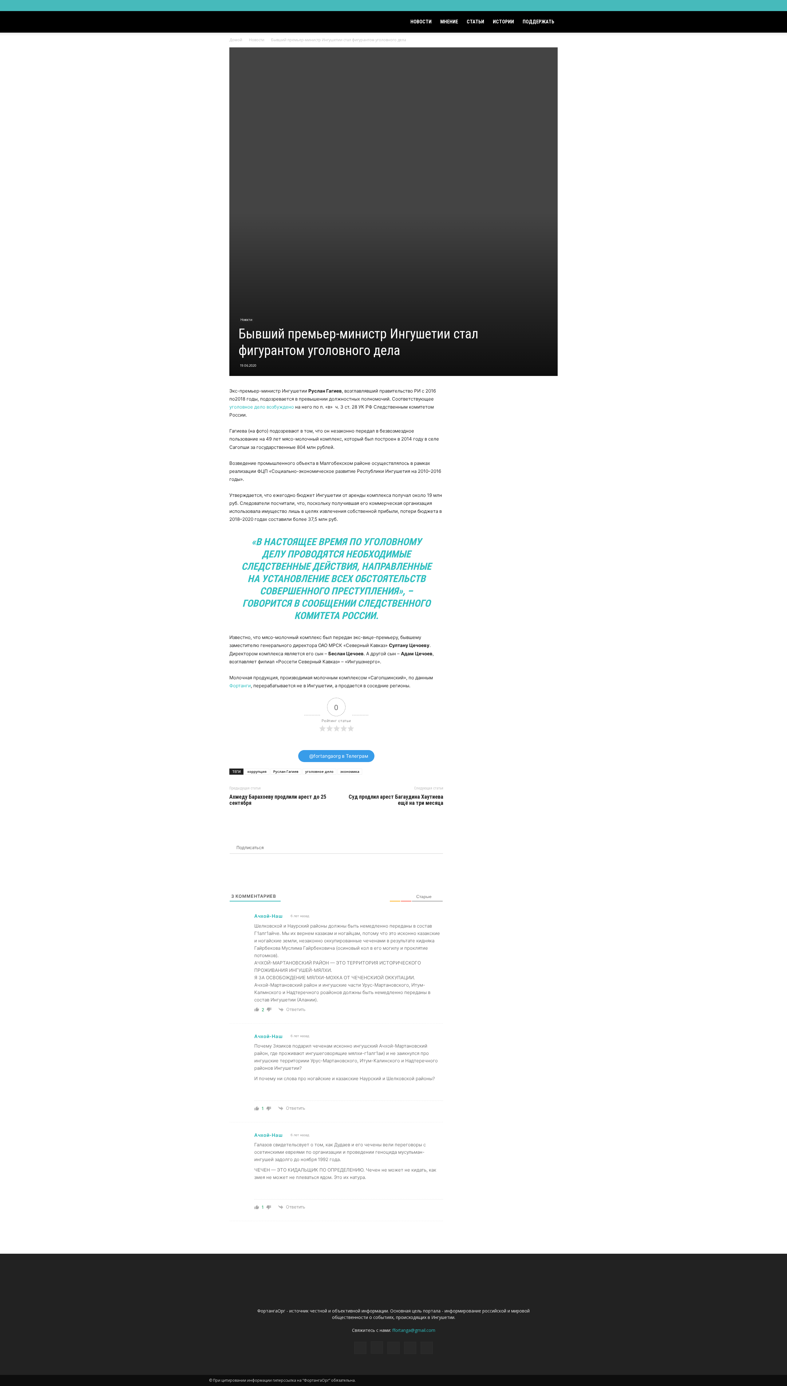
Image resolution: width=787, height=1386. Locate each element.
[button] (570, 22)
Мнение (449, 22)
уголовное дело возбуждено (261, 407)
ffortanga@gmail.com (413, 1330)
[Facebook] (532, 5)
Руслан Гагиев (286, 771)
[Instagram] (543, 5)
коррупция (257, 771)
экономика (349, 771)
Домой (235, 39)
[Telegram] (553, 5)
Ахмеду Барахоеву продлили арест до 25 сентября (277, 800)
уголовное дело (319, 771)
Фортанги (240, 686)
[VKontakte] (563, 5)
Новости (421, 22)
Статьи (475, 22)
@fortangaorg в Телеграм (338, 756)
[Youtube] (573, 5)
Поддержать (538, 22)
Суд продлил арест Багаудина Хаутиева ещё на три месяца (396, 800)
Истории (503, 22)
